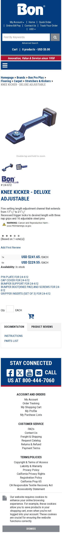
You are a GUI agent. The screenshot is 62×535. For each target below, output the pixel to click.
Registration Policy (31, 477)
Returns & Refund (31, 444)
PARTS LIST (11, 341)
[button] (31, 49)
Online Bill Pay (13, 25)
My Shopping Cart (31, 407)
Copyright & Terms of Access (31, 462)
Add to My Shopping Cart (31, 316)
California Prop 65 (31, 481)
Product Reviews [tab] (42, 326)
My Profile (31, 411)
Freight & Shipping (31, 436)
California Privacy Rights (31, 473)
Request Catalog (31, 440)
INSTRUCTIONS (13, 336)
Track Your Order (49, 25)
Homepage (7, 77)
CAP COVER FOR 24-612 (15, 280)
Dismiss (31, 528)
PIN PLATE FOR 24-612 (14, 277)
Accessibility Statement (31, 489)
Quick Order (45, 22)
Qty (3, 310)
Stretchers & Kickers (38, 81)
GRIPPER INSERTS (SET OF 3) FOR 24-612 (26, 293)
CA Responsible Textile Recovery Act (31, 485)
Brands (21, 77)
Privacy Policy (31, 470)
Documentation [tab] (14, 326)
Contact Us (30, 25)
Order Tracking (31, 403)
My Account (31, 399)
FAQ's (31, 429)
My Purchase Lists (31, 414)
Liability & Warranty (31, 466)
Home (32, 22)
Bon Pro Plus (36, 77)
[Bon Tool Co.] (31, 9)
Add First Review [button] (11, 247)
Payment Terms (31, 448)
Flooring (6, 81)
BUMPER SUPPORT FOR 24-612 (20, 283)
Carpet (18, 81)
